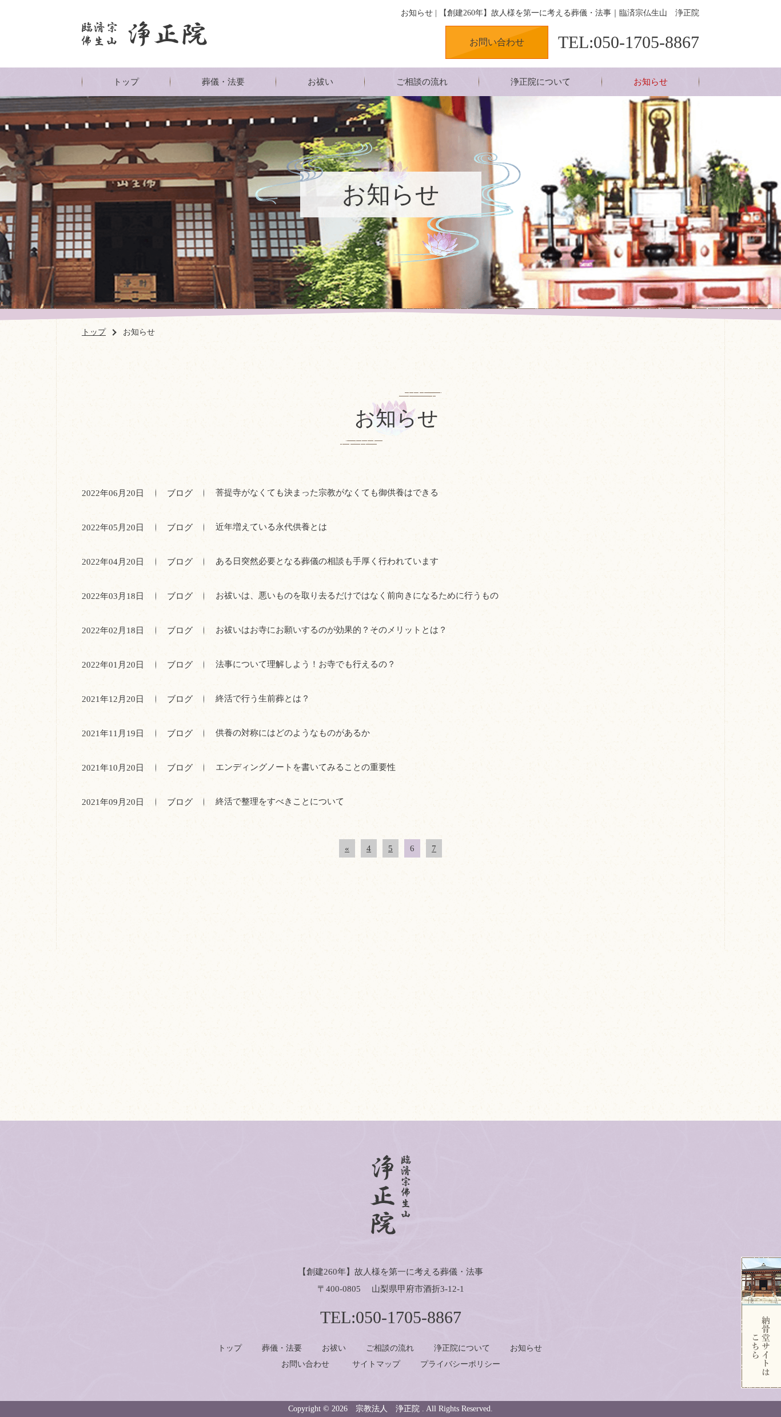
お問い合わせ (496, 42)
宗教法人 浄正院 (388, 1408)
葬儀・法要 (223, 81)
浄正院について (541, 81)
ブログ (180, 493)
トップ (126, 81)
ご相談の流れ (422, 81)
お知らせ (650, 81)
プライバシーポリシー (460, 1364)
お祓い (320, 81)
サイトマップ (376, 1364)
